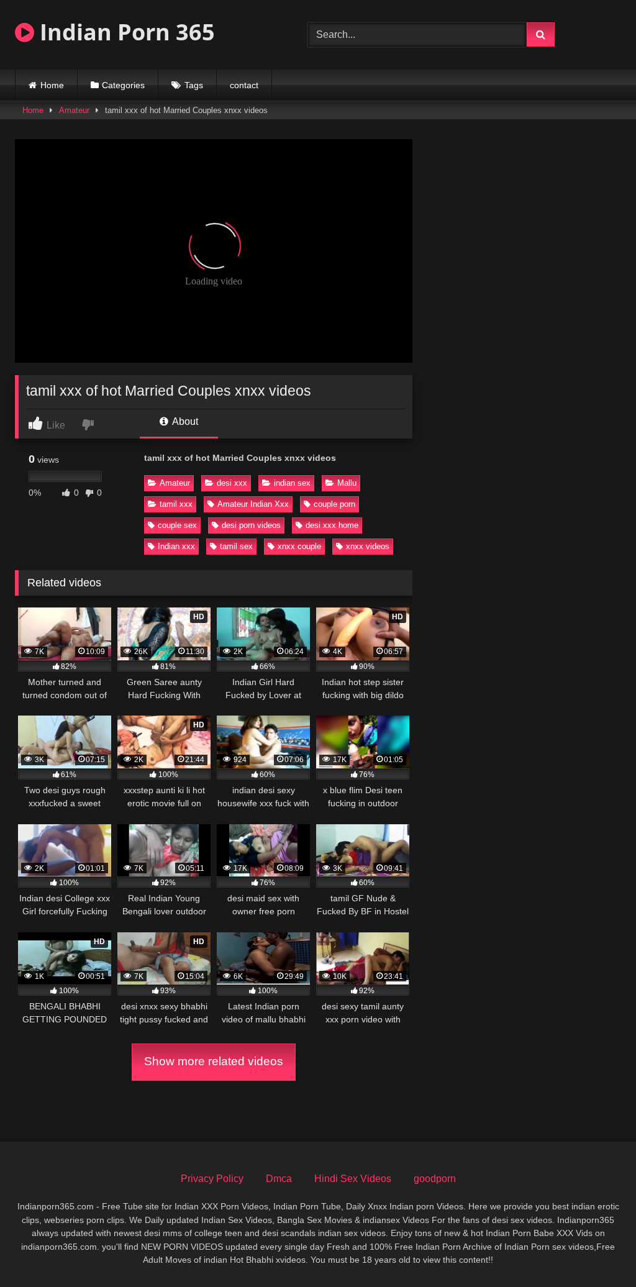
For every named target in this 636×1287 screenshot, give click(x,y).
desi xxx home (332, 525)
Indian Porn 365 (124, 32)
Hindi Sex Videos (352, 1178)
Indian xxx (176, 546)
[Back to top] (597, 1250)
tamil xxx (176, 504)
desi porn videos (251, 525)
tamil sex (236, 546)
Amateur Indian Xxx (253, 504)
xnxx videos (367, 546)
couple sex (177, 525)
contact (244, 85)
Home (52, 85)
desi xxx (232, 483)
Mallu (347, 483)
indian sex (292, 483)
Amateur (74, 110)
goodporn (435, 1178)
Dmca (279, 1178)
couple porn (334, 504)
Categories (123, 85)
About (184, 421)
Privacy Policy (212, 1178)
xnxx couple (299, 546)
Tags (193, 85)
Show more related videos (213, 1061)
